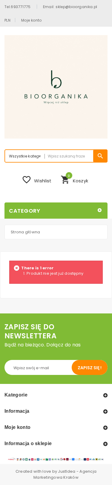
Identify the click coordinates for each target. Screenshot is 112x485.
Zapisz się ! (90, 368)
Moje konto (31, 20)
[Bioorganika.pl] (56, 87)
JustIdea (66, 471)
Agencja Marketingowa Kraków (64, 474)
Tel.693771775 (17, 6)
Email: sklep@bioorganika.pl (70, 6)
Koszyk (74, 179)
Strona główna (25, 232)
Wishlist (36, 179)
